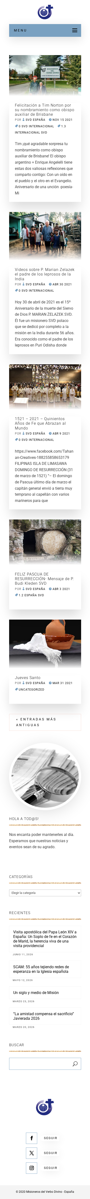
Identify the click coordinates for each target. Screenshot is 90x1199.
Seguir (50, 1138)
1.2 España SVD (31, 595)
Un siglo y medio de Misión (36, 992)
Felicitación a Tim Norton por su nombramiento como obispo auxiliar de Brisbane (44, 110)
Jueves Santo (28, 677)
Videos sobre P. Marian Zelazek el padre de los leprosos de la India (45, 274)
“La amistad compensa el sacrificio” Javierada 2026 (43, 1016)
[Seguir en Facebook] (31, 1138)
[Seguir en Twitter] (31, 1153)
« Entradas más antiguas (36, 722)
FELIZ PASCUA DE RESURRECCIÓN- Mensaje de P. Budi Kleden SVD (44, 579)
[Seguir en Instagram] (31, 1168)
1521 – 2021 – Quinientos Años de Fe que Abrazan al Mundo (40, 423)
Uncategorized (31, 689)
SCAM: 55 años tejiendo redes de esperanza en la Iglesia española (41, 969)
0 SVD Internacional (36, 126)
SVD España (35, 120)
